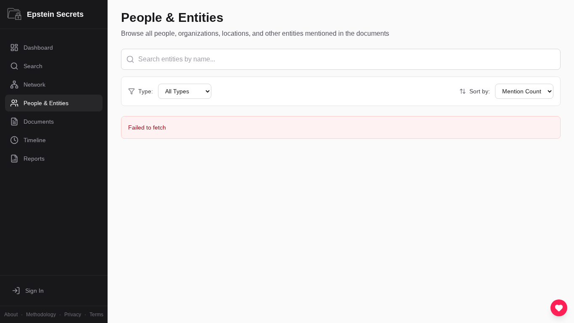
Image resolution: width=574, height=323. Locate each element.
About (11, 315)
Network (34, 84)
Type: (145, 91)
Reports (34, 158)
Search (33, 66)
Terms (96, 315)
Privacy (72, 315)
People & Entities (46, 103)
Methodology (41, 315)
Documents (39, 121)
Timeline (35, 140)
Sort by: (479, 91)
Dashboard (38, 47)
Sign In (34, 290)
